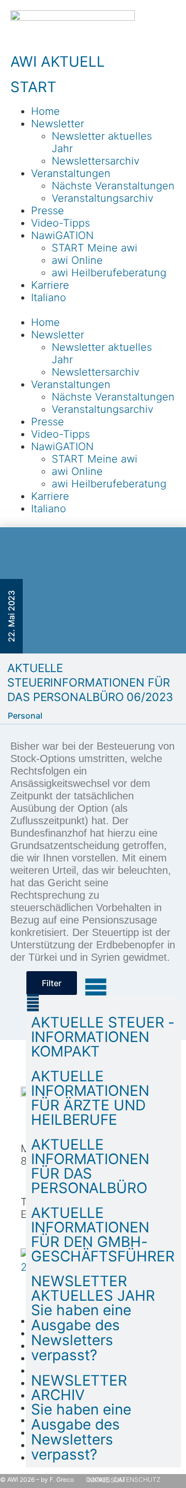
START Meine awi (94, 248)
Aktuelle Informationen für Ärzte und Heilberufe (90, 1097)
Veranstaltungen (71, 173)
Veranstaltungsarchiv (102, 198)
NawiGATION (62, 235)
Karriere (50, 285)
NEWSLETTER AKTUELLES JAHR (93, 1288)
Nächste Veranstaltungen (113, 186)
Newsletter (57, 123)
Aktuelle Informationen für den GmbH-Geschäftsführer (103, 1234)
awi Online (77, 260)
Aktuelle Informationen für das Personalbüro (90, 1166)
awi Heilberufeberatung (109, 272)
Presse (47, 210)
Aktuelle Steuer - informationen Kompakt (103, 1037)
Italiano (48, 297)
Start (33, 87)
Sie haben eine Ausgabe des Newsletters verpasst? (81, 1332)
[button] (93, 310)
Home (45, 111)
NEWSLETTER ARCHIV (79, 1388)
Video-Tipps (60, 223)
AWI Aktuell (57, 61)
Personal (25, 715)
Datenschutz (137, 1479)
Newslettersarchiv (96, 161)
